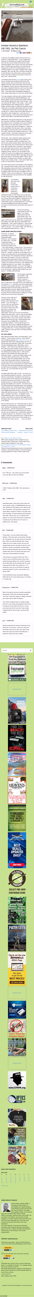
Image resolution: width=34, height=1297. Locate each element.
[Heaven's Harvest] (17, 790)
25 (20, 1181)
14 (2, 1179)
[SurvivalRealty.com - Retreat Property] (17, 667)
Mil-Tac (11, 284)
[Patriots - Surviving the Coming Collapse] (17, 938)
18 (20, 1179)
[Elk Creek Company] (17, 882)
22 (6, 1181)
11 (19, 1177)
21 (2, 1181)
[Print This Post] (17, 52)
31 (15, 1182)
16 (11, 1179)
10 (15, 1177)
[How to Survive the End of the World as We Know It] (17, 818)
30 (11, 1182)
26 (24, 1181)
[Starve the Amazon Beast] (17, 1028)
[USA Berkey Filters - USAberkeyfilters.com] (17, 1047)
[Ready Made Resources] (17, 910)
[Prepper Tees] (17, 1118)
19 (24, 1179)
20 (29, 1179)
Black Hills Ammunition (22, 340)
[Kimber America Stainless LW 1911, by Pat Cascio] (17, 26)
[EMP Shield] (17, 1010)
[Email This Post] (19, 52)
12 (24, 1177)
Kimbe (18, 79)
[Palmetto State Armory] (17, 850)
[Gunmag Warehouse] (17, 738)
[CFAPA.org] (17, 1080)
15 (6, 1179)
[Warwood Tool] (17, 1155)
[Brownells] (17, 969)
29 (6, 1182)
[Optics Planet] (17, 1099)
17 (15, 1179)
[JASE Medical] (17, 1136)
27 (29, 1181)
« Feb (3, 1185)
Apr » (7, 1185)
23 (11, 1181)
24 (15, 1181)
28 (2, 1182)
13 (29, 1177)
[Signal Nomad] (17, 710)
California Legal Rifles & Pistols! (12, 438)
